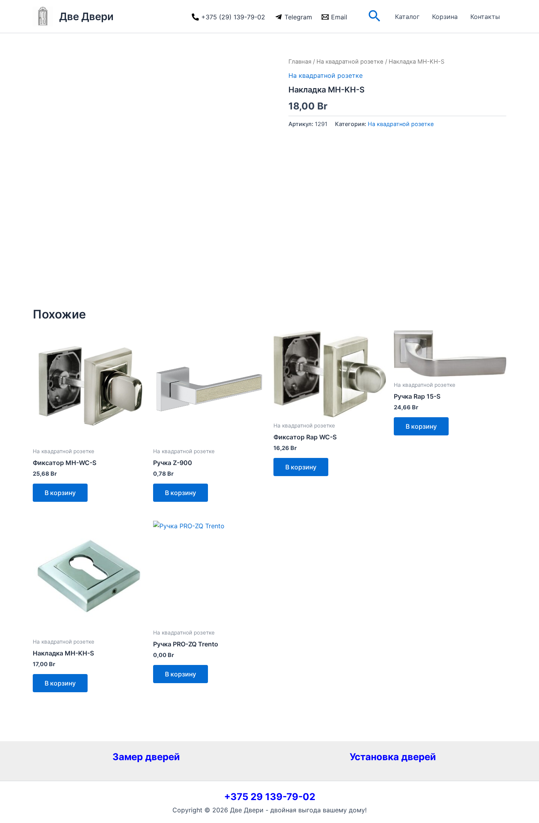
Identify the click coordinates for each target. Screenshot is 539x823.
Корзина (445, 17)
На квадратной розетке (350, 61)
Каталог (407, 17)
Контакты (485, 17)
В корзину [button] (60, 493)
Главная (299, 61)
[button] (374, 16)
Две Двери (86, 16)
